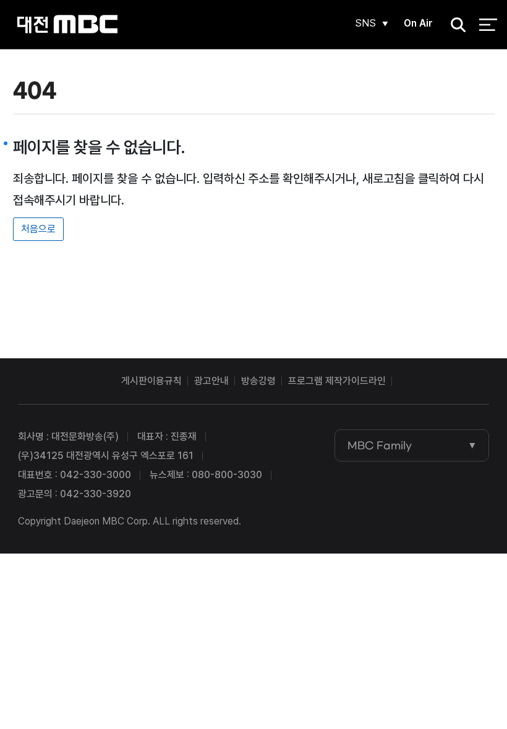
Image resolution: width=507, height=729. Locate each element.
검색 (454, 25)
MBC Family (379, 445)
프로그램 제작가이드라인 (337, 381)
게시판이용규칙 (151, 381)
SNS (365, 23)
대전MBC (67, 24)
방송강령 (258, 381)
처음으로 (38, 229)
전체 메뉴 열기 (488, 24)
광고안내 (211, 381)
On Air (418, 23)
